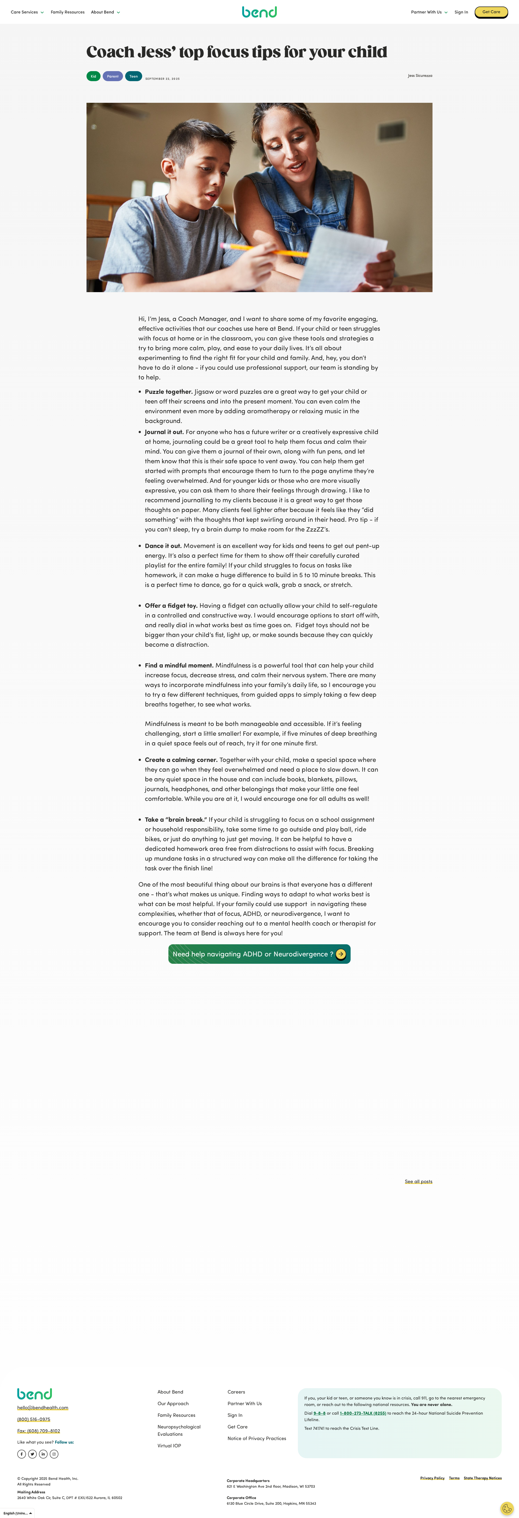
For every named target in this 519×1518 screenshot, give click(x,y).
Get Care (491, 11)
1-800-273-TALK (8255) (363, 1413)
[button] (27, 12)
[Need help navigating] (340, 954)
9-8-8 (320, 1413)
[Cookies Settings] (507, 1508)
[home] (259, 12)
